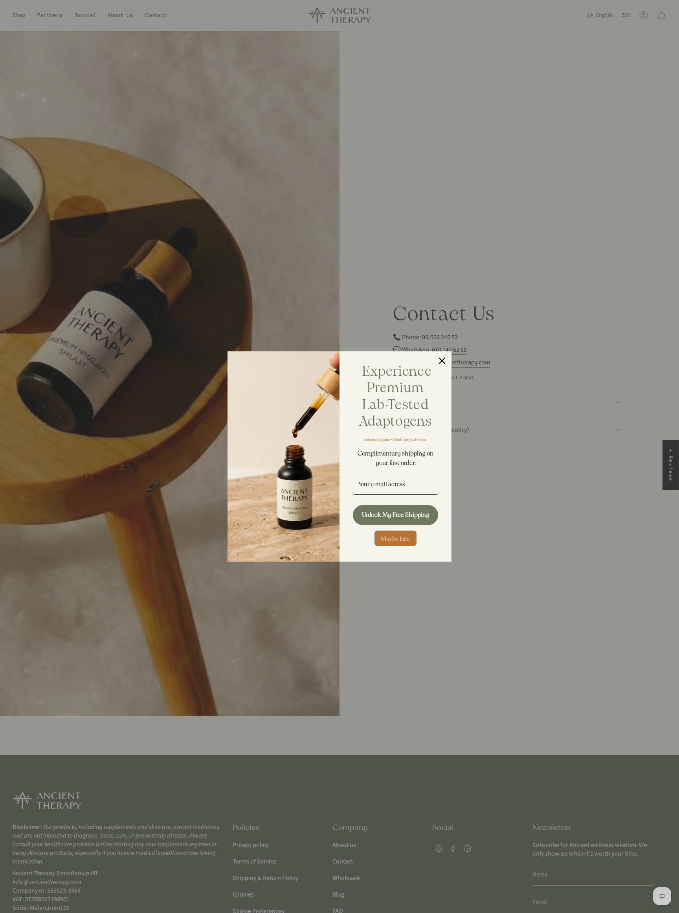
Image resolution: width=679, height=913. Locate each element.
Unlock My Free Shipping (395, 515)
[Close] (442, 360)
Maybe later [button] (395, 538)
